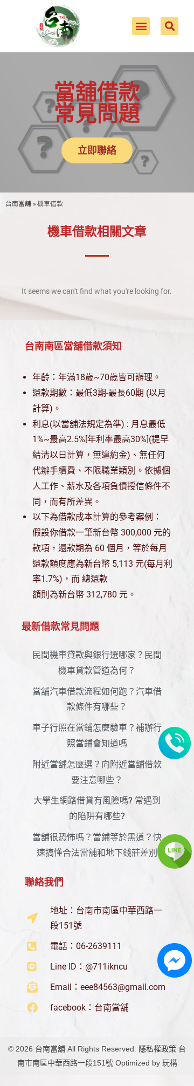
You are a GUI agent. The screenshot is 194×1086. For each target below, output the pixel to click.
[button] (141, 26)
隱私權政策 (157, 1048)
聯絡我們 (44, 882)
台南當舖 (18, 204)
